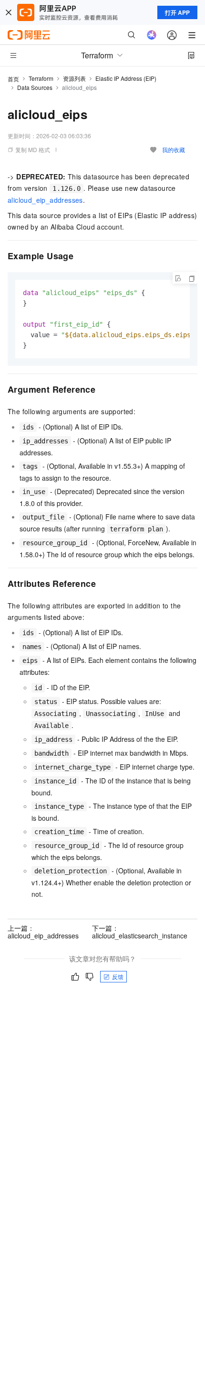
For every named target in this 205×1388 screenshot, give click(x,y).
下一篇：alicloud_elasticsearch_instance (139, 931)
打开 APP (177, 12)
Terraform (41, 78)
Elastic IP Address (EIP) (125, 78)
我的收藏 (173, 149)
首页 (13, 79)
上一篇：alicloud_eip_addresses (43, 931)
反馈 (117, 976)
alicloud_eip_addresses (45, 200)
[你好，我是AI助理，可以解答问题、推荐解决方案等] (152, 35)
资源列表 (74, 78)
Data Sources (34, 87)
